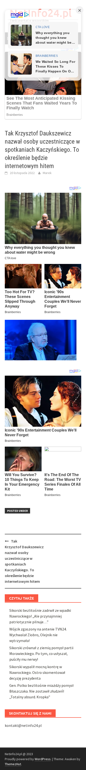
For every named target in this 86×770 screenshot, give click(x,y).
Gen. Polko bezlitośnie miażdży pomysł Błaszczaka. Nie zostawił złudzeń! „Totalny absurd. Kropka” (41, 691)
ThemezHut (13, 764)
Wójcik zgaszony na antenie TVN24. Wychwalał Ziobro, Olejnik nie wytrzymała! (38, 635)
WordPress (43, 759)
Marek (47, 173)
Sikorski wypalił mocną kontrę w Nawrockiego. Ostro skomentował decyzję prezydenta (37, 672)
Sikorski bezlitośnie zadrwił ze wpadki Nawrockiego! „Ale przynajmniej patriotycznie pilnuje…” (40, 616)
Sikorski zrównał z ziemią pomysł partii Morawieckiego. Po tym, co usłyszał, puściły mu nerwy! (41, 653)
